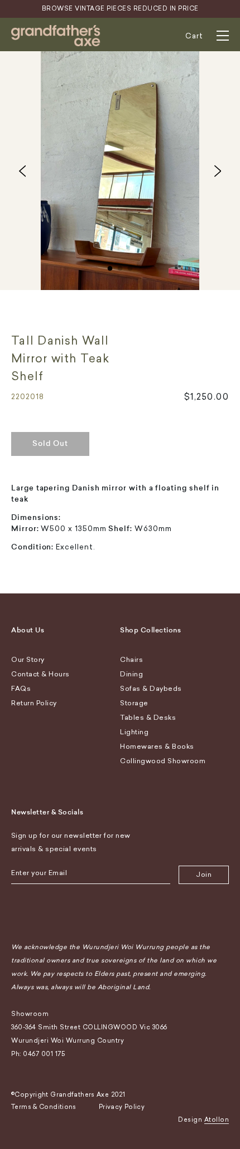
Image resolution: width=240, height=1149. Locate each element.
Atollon (216, 1119)
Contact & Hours (40, 674)
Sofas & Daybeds (151, 688)
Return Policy (34, 703)
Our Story (28, 659)
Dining (131, 674)
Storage (134, 703)
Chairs (131, 659)
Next (217, 170)
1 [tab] (110, 266)
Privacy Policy (122, 1107)
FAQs (21, 688)
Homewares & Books (157, 746)
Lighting (134, 732)
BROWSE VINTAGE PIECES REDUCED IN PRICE (120, 8)
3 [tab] (130, 266)
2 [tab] (120, 266)
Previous (22, 170)
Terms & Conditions (43, 1107)
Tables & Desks (148, 717)
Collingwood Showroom (162, 761)
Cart (194, 36)
